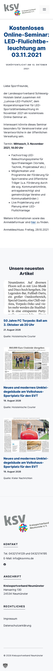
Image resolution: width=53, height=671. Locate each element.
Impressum (10, 618)
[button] (5, 665)
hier (33, 222)
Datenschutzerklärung (17, 625)
